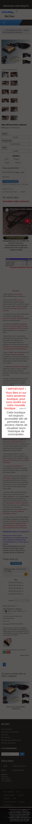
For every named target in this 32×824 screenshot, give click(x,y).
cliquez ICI (22, 408)
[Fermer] (30, 386)
